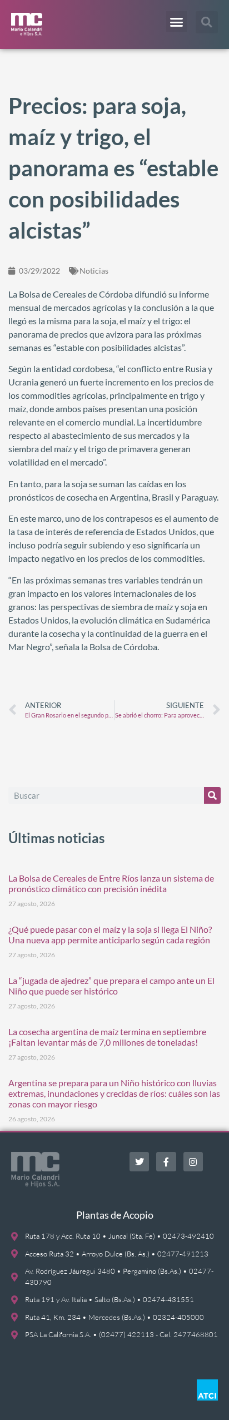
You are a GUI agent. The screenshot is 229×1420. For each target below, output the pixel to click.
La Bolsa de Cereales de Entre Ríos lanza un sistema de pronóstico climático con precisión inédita (111, 883)
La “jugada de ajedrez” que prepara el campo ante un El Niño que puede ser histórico (111, 985)
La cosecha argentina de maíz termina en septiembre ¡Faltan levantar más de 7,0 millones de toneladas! (107, 1036)
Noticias (93, 270)
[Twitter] (139, 1161)
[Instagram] (193, 1161)
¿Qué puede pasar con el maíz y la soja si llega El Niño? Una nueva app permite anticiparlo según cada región (110, 934)
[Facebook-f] (166, 1161)
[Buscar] (212, 795)
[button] (176, 21)
